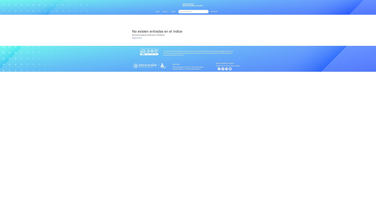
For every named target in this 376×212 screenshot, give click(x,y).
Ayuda (173, 11)
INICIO (158, 11)
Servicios (214, 11)
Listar (165, 11)
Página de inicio (137, 38)
